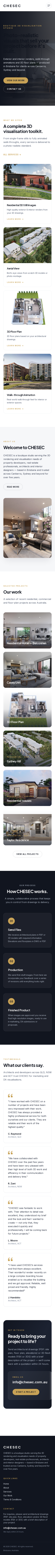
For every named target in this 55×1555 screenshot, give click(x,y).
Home (6, 1484)
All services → (12, 154)
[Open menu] (49, 5)
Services (7, 1491)
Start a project (26, 1392)
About (6, 1487)
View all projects (27, 854)
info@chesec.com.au (30, 1382)
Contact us (14, 89)
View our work (16, 80)
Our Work (7, 1495)
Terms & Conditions (12, 1499)
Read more (13, 487)
